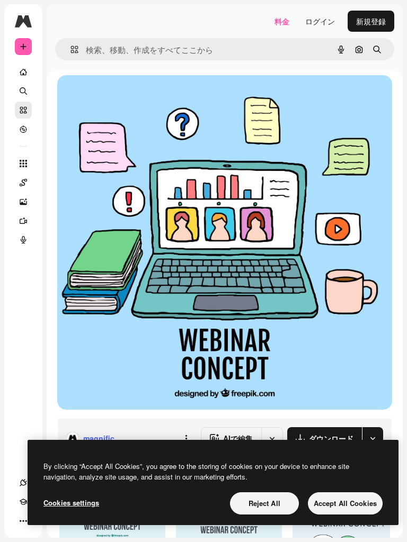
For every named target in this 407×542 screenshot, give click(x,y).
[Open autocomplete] (70, 49)
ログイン (320, 21)
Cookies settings (71, 503)
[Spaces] (23, 182)
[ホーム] (23, 72)
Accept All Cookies (345, 503)
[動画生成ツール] (23, 220)
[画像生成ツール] (23, 201)
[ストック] (23, 110)
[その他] (23, 520)
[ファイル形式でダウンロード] (372, 438)
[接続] (23, 482)
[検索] (23, 91)
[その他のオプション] (186, 438)
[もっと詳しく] (23, 129)
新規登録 (371, 21)
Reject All (264, 503)
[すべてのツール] (23, 163)
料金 (282, 21)
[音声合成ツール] (23, 239)
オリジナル (130, 95)
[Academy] (23, 501)
